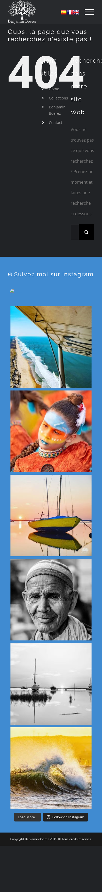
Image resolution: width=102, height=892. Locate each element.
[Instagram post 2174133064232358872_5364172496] (51, 768)
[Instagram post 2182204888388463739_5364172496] (51, 684)
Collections (58, 98)
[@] (23, 294)
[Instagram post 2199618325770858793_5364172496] (51, 599)
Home (54, 88)
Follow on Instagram (68, 817)
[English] (76, 12)
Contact (55, 122)
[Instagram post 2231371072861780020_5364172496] (51, 515)
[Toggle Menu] (89, 12)
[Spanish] (63, 12)
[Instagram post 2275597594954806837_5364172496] (51, 347)
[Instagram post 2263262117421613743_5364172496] (51, 431)
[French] (70, 12)
